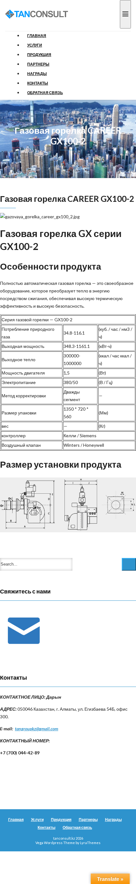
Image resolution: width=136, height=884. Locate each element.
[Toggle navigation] (125, 14)
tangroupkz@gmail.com (36, 728)
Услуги (34, 45)
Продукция (39, 54)
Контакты (37, 83)
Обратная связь (45, 92)
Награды (37, 73)
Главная (36, 35)
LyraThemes (90, 843)
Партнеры (38, 64)
